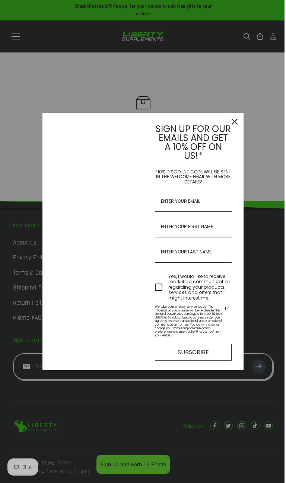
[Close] (235, 122)
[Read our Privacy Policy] (227, 308)
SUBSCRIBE (193, 352)
